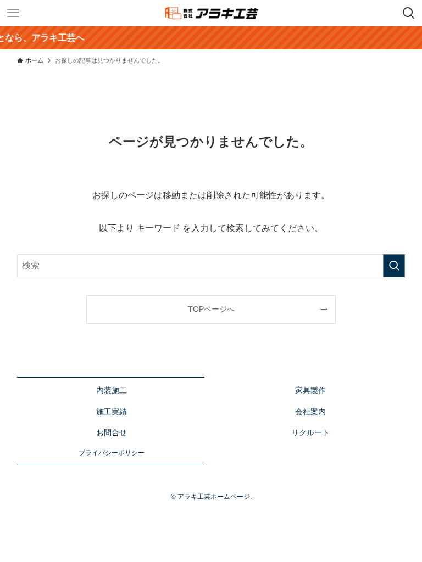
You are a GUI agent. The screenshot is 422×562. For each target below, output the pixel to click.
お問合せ (111, 432)
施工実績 (111, 411)
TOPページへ (211, 309)
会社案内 (310, 411)
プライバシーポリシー (112, 453)
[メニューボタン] (13, 13)
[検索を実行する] (394, 265)
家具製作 (310, 390)
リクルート (310, 432)
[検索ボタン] (409, 13)
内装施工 (111, 390)
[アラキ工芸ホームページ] (211, 13)
